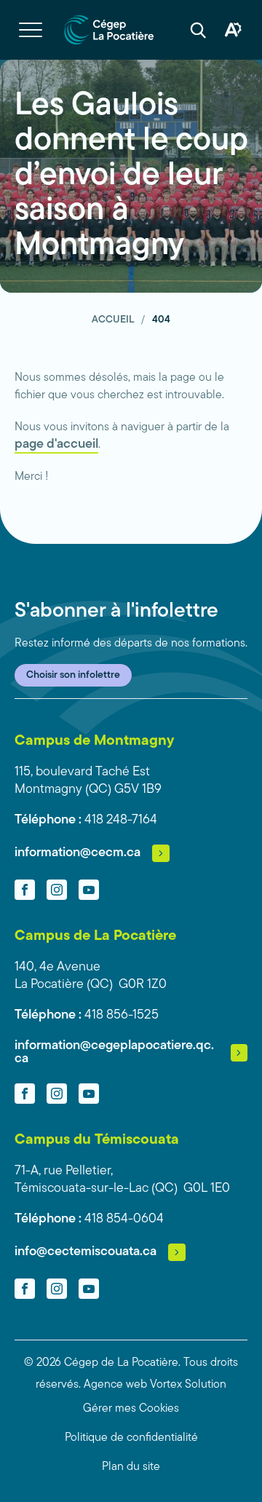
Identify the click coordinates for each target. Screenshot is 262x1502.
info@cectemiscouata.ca (85, 1252)
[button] (31, 29)
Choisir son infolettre (73, 675)
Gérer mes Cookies (131, 1409)
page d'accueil (56, 444)
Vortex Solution (188, 1385)
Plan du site (131, 1467)
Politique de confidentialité (131, 1438)
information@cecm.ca (77, 853)
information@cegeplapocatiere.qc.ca (114, 1053)
